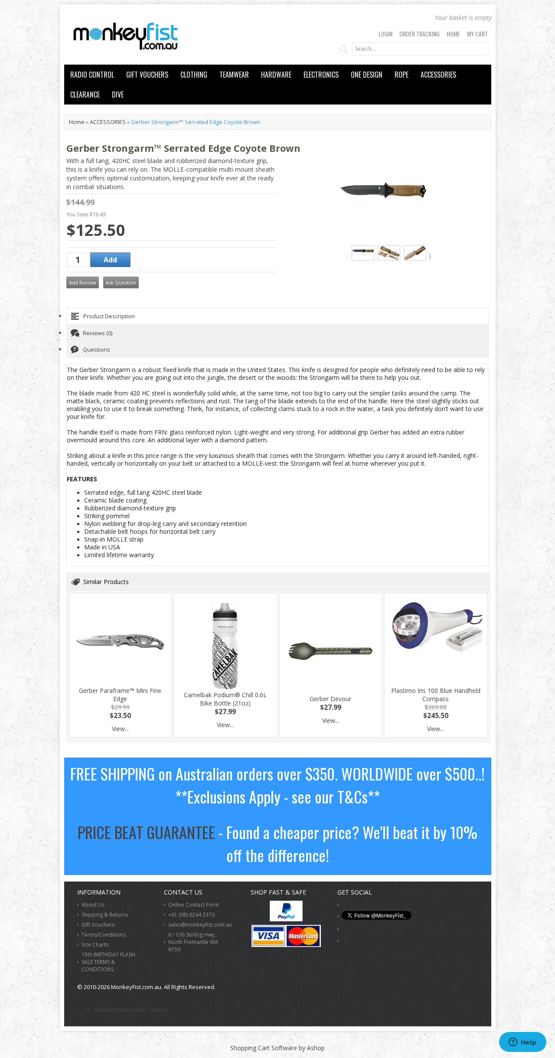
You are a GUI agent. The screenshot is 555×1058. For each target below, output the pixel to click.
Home (453, 33)
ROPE (401, 74)
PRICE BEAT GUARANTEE (146, 831)
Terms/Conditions (104, 934)
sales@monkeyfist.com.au (200, 924)
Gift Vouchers (98, 924)
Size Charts (95, 944)
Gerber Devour (330, 699)
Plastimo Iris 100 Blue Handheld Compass (435, 694)
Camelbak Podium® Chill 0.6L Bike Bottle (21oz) (225, 699)
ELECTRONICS (321, 74)
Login (385, 33)
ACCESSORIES (438, 74)
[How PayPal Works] (286, 919)
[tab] (277, 316)
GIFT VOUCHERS (147, 74)
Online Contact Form (193, 904)
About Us (93, 904)
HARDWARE (276, 74)
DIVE (118, 94)
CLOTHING (193, 74)
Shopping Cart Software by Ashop (277, 1048)
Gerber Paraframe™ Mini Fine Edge (120, 694)
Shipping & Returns (105, 914)
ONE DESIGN (366, 74)
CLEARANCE (85, 94)
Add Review (82, 282)
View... (120, 729)
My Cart (477, 33)
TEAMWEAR (234, 74)
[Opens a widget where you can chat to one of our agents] (522, 1043)
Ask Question (121, 282)
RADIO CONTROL (92, 74)
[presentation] (278, 316)
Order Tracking (419, 33)
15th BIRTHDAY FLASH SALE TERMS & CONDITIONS (108, 962)
